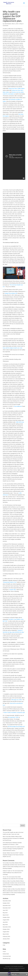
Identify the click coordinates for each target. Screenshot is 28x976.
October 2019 (6, 903)
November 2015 (7, 926)
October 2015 (6, 929)
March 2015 (6, 934)
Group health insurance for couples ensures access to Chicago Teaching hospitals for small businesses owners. (13, 848)
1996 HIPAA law (20, 422)
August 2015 (6, 931)
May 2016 (5, 924)
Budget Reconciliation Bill (11, 293)
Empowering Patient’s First (9, 582)
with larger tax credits (16, 699)
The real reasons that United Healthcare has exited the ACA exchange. (13, 872)
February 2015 (6, 936)
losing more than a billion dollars (16, 88)
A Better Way (12, 589)
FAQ (21, 23)
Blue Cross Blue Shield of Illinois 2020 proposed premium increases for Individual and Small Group (13, 838)
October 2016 (6, 917)
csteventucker (7, 23)
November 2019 (7, 900)
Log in (4, 951)
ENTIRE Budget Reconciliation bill (16, 726)
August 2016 (6, 919)
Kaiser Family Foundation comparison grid (14, 712)
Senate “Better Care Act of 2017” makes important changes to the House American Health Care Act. (13, 854)
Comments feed (7, 956)
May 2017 (5, 912)
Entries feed (6, 953)
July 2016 (5, 922)
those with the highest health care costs (12, 348)
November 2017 (7, 907)
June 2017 (5, 910)
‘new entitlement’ (18, 406)
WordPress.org (6, 958)
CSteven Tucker (7, 870)
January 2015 (6, 938)
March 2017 (6, 915)
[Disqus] (14, 759)
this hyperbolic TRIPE (13, 717)
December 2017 (7, 905)
